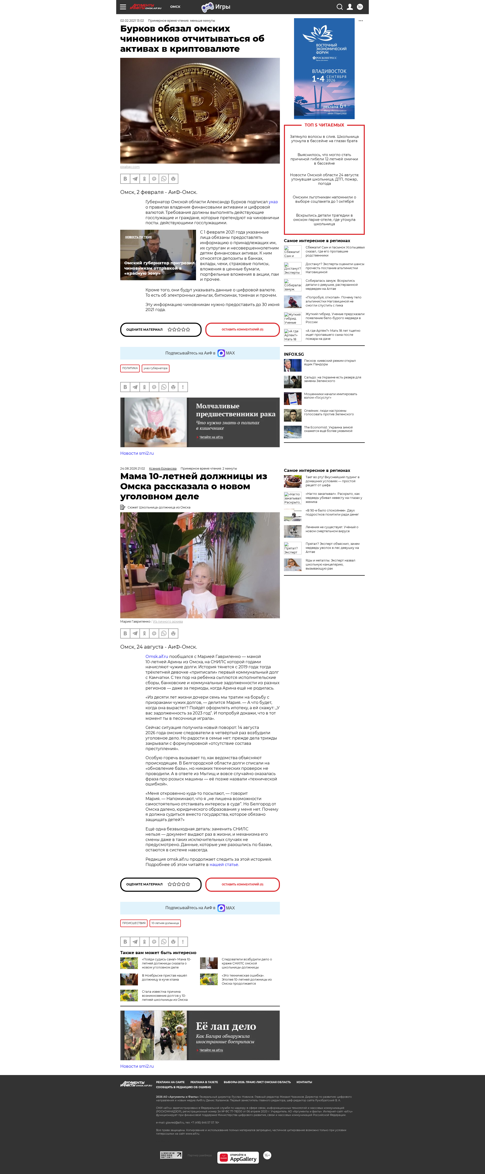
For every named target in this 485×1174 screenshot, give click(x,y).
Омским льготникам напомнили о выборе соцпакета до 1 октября (324, 199)
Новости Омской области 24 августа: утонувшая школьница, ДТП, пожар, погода (324, 179)
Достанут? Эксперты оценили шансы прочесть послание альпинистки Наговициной (335, 268)
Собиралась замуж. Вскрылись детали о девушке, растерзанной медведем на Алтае (332, 285)
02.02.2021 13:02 (132, 20)
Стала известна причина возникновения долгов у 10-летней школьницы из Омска (165, 996)
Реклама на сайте (170, 1082)
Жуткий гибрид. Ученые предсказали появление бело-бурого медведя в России (335, 318)
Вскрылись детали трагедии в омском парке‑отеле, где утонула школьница (324, 219)
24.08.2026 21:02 (132, 468)
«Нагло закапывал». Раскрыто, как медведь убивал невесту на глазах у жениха (334, 498)
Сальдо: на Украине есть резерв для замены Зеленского (332, 379)
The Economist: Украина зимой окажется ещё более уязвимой (328, 429)
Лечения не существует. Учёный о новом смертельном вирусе (332, 529)
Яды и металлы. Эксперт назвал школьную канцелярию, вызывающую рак (330, 564)
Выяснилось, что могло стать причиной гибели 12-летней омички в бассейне (324, 159)
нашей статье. (224, 864)
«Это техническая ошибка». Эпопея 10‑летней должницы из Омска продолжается (247, 979)
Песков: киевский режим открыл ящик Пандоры (330, 362)
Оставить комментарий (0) (242, 329)
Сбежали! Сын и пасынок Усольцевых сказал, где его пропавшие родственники (335, 251)
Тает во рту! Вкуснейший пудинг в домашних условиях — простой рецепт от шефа (332, 481)
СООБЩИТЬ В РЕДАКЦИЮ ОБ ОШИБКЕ (183, 1087)
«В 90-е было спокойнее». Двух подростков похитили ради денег (332, 512)
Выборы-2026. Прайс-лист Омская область (257, 1082)
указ (273, 201)
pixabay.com (130, 167)
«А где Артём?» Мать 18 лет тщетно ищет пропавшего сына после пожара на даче (333, 335)
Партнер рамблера (200, 1155)
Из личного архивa (168, 621)
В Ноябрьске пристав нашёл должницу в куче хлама (164, 977)
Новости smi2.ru (137, 453)
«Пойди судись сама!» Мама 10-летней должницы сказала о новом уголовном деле (166, 963)
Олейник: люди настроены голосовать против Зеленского (329, 412)
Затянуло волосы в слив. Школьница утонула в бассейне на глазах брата (324, 139)
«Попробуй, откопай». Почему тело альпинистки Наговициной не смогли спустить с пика (333, 301)
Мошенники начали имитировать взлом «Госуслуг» (330, 395)
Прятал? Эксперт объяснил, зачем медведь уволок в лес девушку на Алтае (332, 548)
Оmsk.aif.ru (157, 656)
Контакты (304, 1082)
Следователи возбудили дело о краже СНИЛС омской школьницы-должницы (247, 963)
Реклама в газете (204, 1082)
